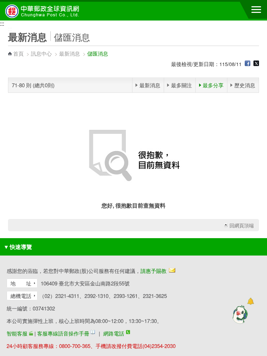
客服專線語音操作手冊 (63, 333)
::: (2, 23)
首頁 (18, 53)
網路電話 (113, 333)
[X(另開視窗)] (256, 63)
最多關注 (181, 85)
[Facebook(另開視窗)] (247, 63)
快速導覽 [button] (17, 247)
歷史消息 (244, 85)
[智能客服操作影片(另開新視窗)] (31, 333)
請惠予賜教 (153, 270)
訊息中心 (41, 53)
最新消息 (69, 53)
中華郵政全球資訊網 (43, 11)
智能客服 (17, 333)
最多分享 (213, 85)
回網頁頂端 (241, 225)
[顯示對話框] (250, 301)
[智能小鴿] (239, 314)
